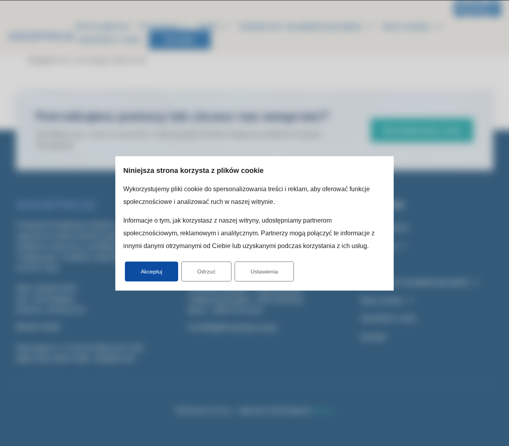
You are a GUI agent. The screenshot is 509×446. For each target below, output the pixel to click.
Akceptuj (151, 271)
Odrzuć (206, 271)
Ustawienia (264, 271)
